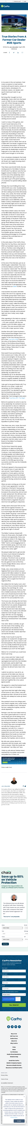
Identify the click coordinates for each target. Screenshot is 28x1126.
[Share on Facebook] (9, 52)
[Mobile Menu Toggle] (25, 6)
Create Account (17, 1)
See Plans (5, 944)
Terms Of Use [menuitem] (4, 1079)
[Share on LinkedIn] (18, 52)
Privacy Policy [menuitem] (4, 1075)
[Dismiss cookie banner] (24, 1097)
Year (3, 931)
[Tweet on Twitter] (13, 52)
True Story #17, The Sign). (17, 398)
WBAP (15, 286)
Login (25, 1)
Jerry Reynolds (13, 47)
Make (3, 925)
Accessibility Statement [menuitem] (7, 1083)
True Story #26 (13, 339)
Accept (19, 1121)
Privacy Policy (14, 1117)
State (3, 936)
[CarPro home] (8, 6)
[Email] (22, 52)
